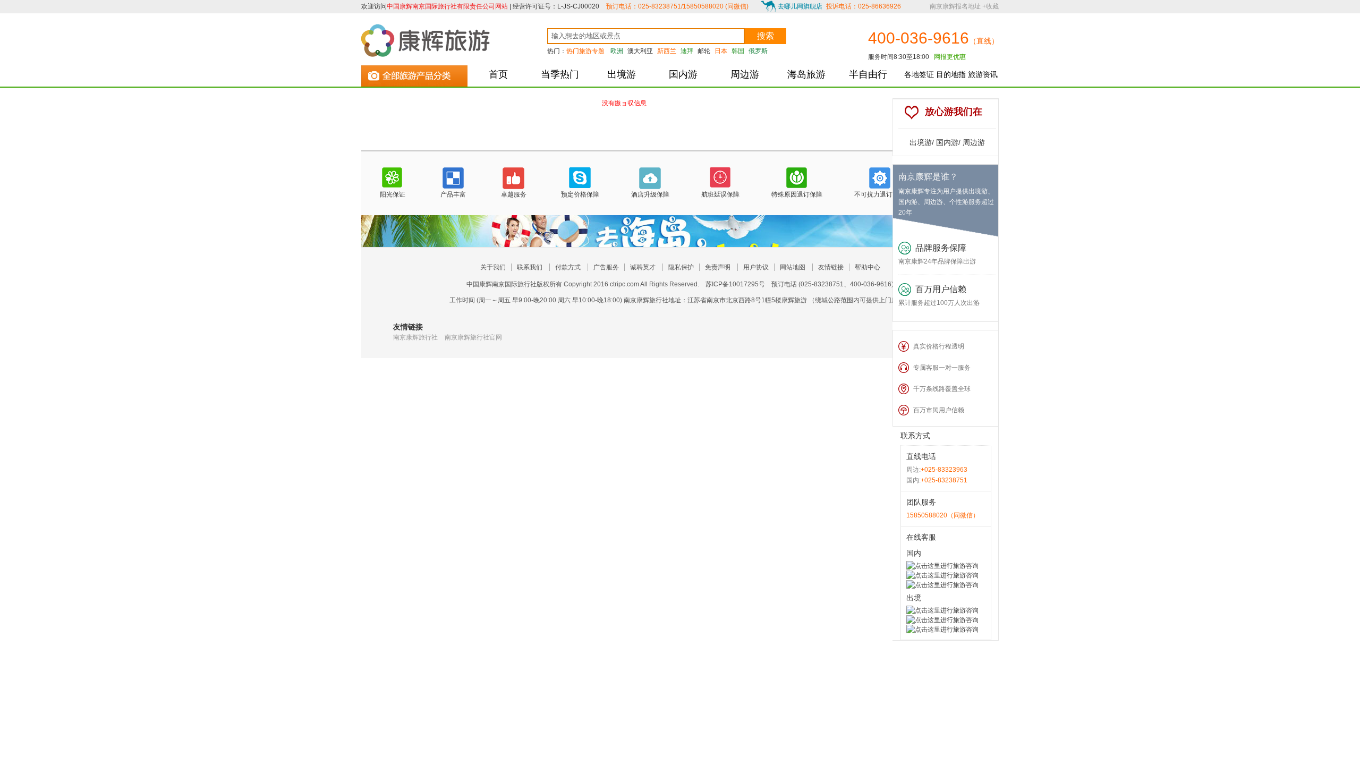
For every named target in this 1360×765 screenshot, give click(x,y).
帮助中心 (867, 267)
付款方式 (568, 267)
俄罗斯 (758, 51)
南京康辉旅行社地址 (652, 300)
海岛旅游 (806, 74)
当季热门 (560, 74)
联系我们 (529, 267)
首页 (498, 74)
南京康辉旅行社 (415, 337)
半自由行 (868, 74)
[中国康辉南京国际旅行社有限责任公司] (427, 40)
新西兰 (666, 51)
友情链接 (831, 267)
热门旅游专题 (585, 51)
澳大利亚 (640, 51)
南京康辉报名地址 (955, 6)
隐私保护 (681, 267)
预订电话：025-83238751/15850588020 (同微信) (677, 6)
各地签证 (919, 74)
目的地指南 (951, 78)
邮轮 (704, 51)
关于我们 (493, 267)
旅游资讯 (983, 74)
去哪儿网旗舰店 (800, 6)
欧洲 (616, 51)
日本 (721, 51)
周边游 (744, 74)
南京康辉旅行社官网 (473, 337)
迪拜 (687, 51)
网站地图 (792, 267)
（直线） (984, 41)
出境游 (621, 74)
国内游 (683, 74)
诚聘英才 (643, 267)
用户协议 (756, 267)
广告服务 (606, 267)
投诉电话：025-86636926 (863, 6)
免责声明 (717, 267)
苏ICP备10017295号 (735, 284)
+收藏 (990, 6)
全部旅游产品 (414, 74)
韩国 (738, 51)
